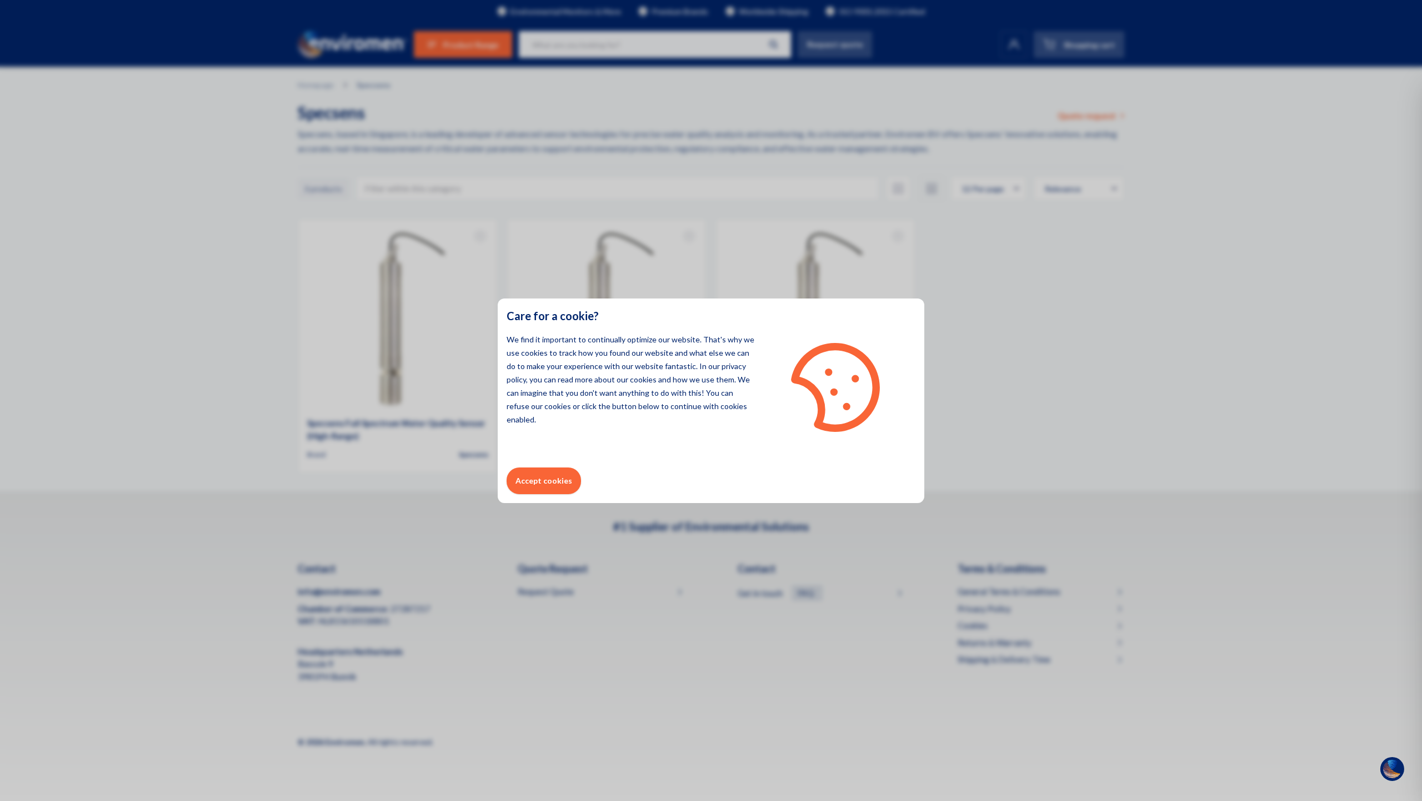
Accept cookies (543, 480)
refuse (518, 406)
